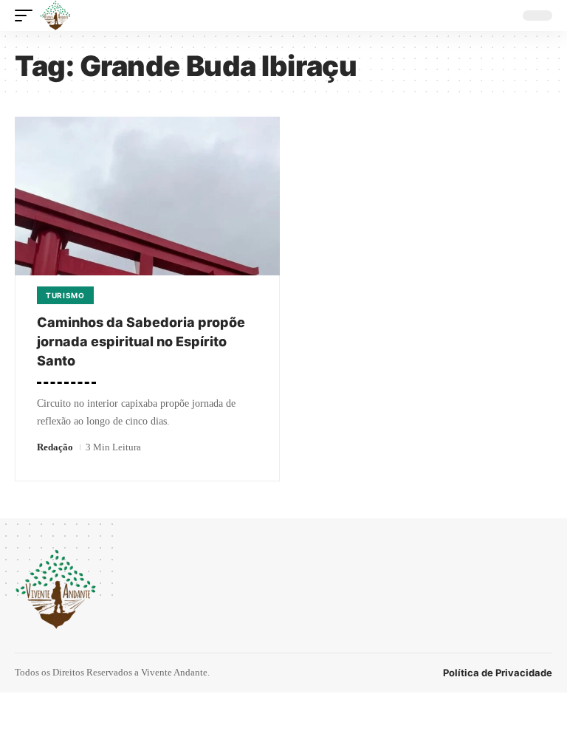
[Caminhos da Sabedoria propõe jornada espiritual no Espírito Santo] (147, 196)
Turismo (65, 295)
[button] (27, 15)
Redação (55, 447)
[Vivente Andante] (55, 15)
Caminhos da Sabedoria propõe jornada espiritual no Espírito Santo (141, 341)
